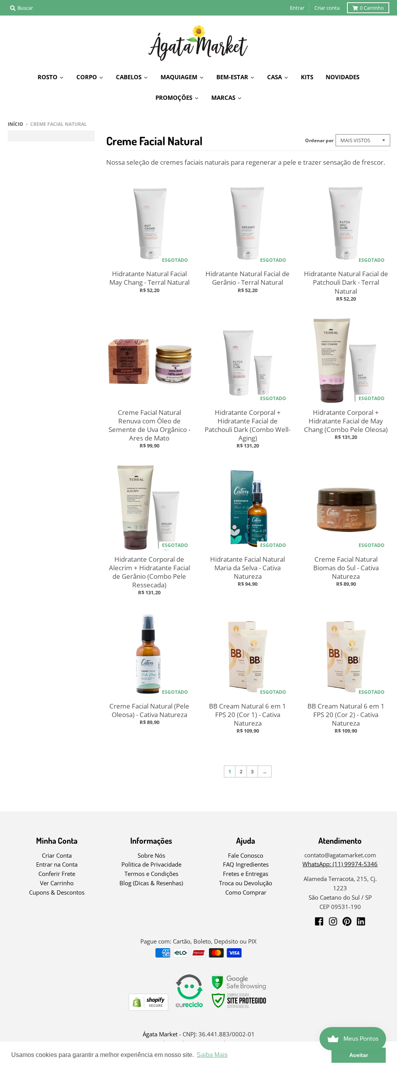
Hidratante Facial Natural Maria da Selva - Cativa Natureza (247, 568)
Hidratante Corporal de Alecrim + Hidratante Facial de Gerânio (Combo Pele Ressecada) (149, 572)
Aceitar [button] (358, 1055)
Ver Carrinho (57, 883)
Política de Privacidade (151, 864)
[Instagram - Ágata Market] (333, 921)
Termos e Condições (151, 873)
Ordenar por (319, 140)
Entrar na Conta (57, 864)
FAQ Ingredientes (246, 864)
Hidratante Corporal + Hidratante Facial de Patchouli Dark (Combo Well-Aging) (247, 425)
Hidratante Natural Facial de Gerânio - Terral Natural (247, 278)
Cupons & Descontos (57, 892)
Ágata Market (160, 1034)
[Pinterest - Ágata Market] (347, 921)
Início (15, 124)
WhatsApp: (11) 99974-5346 (340, 864)
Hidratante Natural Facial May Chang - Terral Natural (149, 278)
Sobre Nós (151, 855)
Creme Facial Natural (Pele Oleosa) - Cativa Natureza (149, 710)
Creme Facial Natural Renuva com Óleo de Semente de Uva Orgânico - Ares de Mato (149, 425)
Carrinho (372, 7)
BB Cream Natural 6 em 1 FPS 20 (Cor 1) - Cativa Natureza (247, 715)
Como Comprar (245, 892)
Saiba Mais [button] (212, 1055)
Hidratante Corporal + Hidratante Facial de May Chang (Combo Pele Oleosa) (346, 421)
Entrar (297, 7)
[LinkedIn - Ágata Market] (361, 921)
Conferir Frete (56, 873)
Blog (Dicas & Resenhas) (151, 883)
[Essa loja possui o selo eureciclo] (189, 1008)
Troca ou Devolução (245, 883)
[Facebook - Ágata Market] (319, 921)
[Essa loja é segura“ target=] (239, 1008)
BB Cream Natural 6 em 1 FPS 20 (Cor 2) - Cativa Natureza (346, 715)
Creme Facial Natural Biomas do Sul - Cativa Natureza (346, 568)
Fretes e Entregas (245, 873)
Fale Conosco (245, 855)
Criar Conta (57, 855)
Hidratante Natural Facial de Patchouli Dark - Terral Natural (346, 282)
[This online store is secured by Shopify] (148, 1008)
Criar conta (327, 7)
